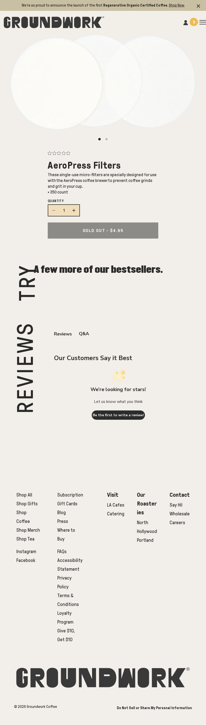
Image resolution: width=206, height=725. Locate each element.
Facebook (25, 560)
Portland (145, 540)
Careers (177, 522)
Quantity (56, 201)
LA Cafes (115, 505)
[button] (198, 5)
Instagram (26, 551)
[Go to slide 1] (99, 139)
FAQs (62, 551)
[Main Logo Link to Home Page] (54, 21)
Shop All (24, 495)
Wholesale (180, 513)
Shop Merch (28, 530)
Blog (61, 512)
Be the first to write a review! (118, 415)
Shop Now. (177, 5)
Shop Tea (25, 539)
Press (62, 521)
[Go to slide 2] (107, 139)
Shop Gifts (27, 503)
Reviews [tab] (63, 334)
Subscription (70, 495)
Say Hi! (176, 505)
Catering (115, 513)
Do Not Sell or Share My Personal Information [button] (154, 708)
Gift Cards (67, 503)
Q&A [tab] (84, 334)
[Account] (185, 22)
